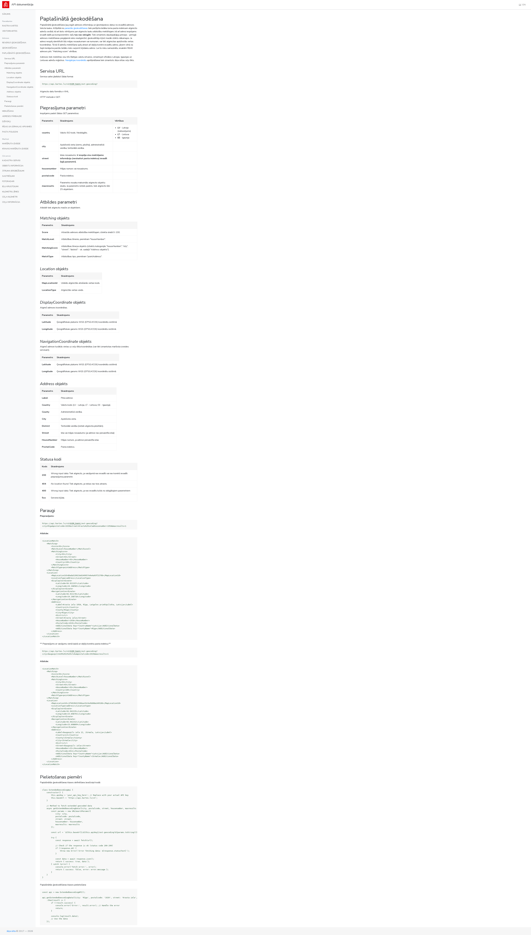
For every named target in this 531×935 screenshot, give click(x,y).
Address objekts (14, 91)
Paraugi (7, 101)
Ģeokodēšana (9, 47)
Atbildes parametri (12, 68)
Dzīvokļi (6, 121)
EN (523, 4)
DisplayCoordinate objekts (18, 82)
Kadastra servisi (11, 160)
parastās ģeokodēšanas (76, 28)
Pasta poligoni (10, 131)
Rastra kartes (10, 25)
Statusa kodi (12, 96)
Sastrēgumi (8, 176)
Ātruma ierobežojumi (13, 170)
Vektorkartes (9, 31)
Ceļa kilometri (9, 196)
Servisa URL (9, 58)
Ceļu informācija (11, 202)
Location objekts (14, 77)
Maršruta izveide (11, 143)
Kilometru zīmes (10, 191)
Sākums (6, 14)
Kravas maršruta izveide (15, 148)
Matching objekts (14, 72)
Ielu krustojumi (10, 186)
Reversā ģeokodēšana (14, 42)
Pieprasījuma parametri (14, 63)
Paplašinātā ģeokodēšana (16, 53)
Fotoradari (8, 181)
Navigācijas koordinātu (76, 60)
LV (520, 4)
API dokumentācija (22, 4)
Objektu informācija (12, 165)
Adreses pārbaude (12, 116)
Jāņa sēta (11, 931)
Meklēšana (8, 111)
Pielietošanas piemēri (13, 106)
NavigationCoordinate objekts (20, 87)
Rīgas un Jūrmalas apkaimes (17, 126)
